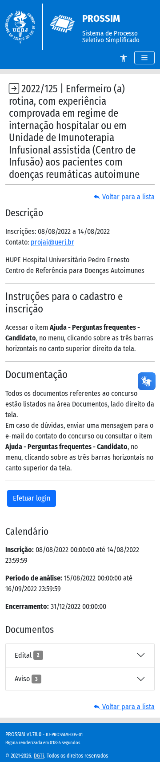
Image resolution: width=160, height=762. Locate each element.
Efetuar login (31, 498)
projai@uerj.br (52, 242)
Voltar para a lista (127, 197)
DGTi (39, 756)
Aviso (26, 679)
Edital (27, 655)
